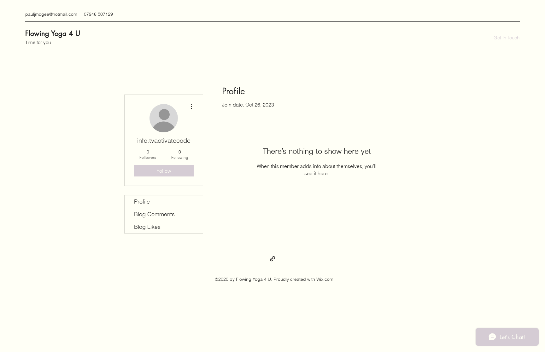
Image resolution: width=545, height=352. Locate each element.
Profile (142, 201)
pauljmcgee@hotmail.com (51, 14)
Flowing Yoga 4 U (52, 33)
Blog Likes (147, 226)
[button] (506, 37)
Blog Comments (154, 214)
